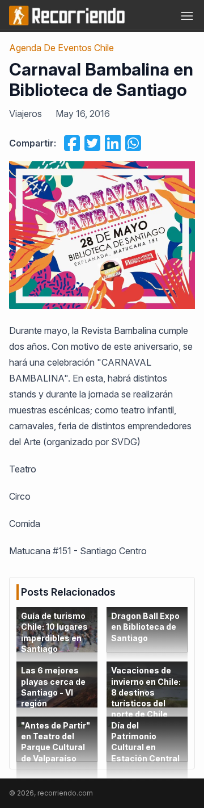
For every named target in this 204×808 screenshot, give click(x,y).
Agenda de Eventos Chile (61, 47)
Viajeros (25, 113)
